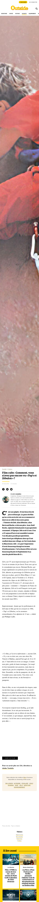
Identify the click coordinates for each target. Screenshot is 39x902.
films (24, 777)
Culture (10, 469)
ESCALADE (25, 783)
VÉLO (21, 785)
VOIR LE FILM (10, 758)
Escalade (19, 836)
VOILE (31, 783)
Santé (11, 13)
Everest (19, 838)
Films (19, 840)
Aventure (4, 13)
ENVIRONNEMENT (19, 787)
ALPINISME (17, 783)
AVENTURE (27, 785)
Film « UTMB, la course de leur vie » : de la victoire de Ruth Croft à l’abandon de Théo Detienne (11, 876)
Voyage (17, 13)
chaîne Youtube (8, 768)
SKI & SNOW (9, 783)
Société (24, 13)
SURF (16, 785)
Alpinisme (19, 834)
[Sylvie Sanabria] (5, 502)
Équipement (32, 13)
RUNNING (11, 785)
